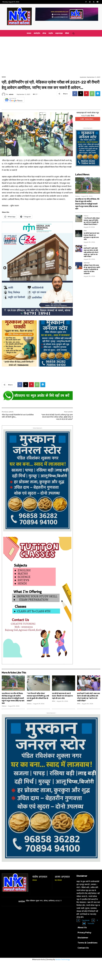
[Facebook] (86, 2)
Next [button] (70, 268)
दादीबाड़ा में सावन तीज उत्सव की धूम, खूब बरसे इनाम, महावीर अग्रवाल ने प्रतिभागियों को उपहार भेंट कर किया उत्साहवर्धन (92, 269)
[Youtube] (98, 2)
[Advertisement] (51, 57)
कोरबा (85, 231)
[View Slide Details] (37, 396)
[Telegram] (97, 93)
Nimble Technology (62, 959)
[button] (73, 33)
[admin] (4, 94)
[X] (94, 2)
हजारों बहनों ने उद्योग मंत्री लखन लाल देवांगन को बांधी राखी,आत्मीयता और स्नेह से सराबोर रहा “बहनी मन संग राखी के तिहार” (91, 252)
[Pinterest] (86, 93)
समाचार (4, 77)
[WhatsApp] (92, 93)
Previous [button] (5, 268)
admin (11, 94)
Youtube (91, 923)
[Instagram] (90, 2)
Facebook (85, 920)
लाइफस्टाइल (87, 263)
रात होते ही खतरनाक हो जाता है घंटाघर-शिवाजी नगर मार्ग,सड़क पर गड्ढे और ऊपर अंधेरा (62, 695)
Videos (77, 196)
